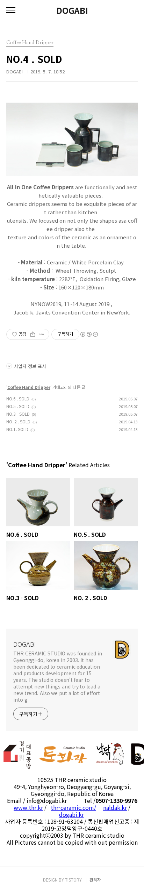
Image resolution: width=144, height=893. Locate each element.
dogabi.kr (71, 814)
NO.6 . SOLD (17, 398)
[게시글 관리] (41, 334)
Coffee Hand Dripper (28, 387)
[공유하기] (32, 334)
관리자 (95, 880)
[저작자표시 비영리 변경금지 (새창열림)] (88, 334)
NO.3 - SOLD (18, 414)
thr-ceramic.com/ (73, 807)
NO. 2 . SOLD (18, 421)
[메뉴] (11, 10)
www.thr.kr (28, 807)
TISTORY (73, 880)
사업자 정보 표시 (30, 366)
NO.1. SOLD (17, 429)
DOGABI (72, 10)
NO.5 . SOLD (17, 406)
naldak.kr (115, 807)
